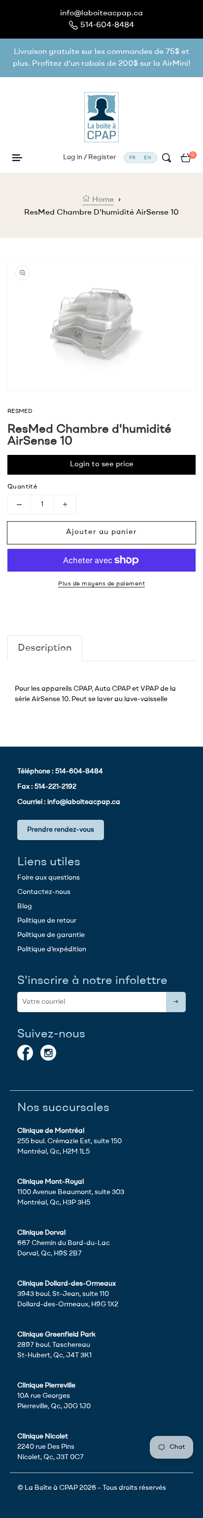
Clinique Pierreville (46, 1385)
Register (102, 157)
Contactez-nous (43, 892)
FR (132, 157)
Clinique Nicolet (42, 1436)
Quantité (22, 487)
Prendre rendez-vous (60, 829)
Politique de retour (46, 920)
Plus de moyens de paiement (101, 584)
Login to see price (102, 464)
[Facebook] (25, 1053)
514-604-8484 (107, 25)
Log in (72, 157)
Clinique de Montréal (50, 1130)
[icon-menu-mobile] (17, 157)
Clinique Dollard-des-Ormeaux (66, 1283)
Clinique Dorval (41, 1232)
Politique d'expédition (51, 949)
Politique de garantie (51, 935)
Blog (24, 906)
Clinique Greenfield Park (56, 1334)
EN (148, 157)
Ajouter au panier (101, 532)
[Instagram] (48, 1053)
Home (102, 200)
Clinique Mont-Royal (50, 1181)
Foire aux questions (48, 877)
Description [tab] (45, 648)
